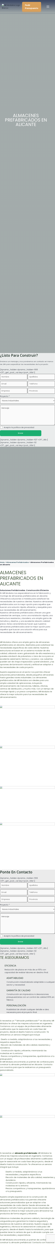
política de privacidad (24, 427)
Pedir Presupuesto (31, 7)
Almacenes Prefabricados (17, 562)
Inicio (2, 562)
